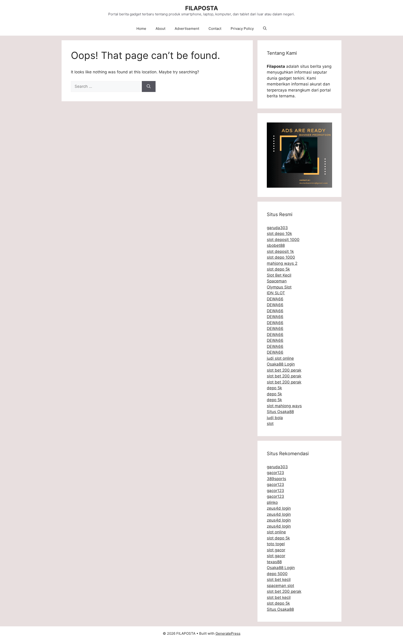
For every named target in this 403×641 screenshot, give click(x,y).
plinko (272, 502)
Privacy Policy (242, 28)
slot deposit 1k (280, 251)
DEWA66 (275, 299)
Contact (214, 28)
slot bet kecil (279, 579)
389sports (276, 478)
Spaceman (277, 281)
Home (141, 28)
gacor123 (275, 472)
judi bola (275, 417)
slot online (276, 532)
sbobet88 (276, 245)
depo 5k (274, 388)
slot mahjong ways (284, 406)
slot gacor (276, 550)
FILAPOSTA (201, 8)
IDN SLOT (276, 293)
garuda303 (277, 227)
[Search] (149, 86)
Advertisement (187, 28)
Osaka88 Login (281, 364)
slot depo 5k (278, 269)
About (160, 28)
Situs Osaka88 (280, 411)
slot (270, 423)
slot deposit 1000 (283, 239)
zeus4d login (279, 508)
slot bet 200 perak (284, 370)
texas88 (274, 562)
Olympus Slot (279, 287)
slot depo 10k (279, 233)
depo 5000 (277, 573)
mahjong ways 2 (282, 263)
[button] (264, 29)
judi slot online (280, 358)
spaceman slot (280, 585)
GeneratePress (227, 633)
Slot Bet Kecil (279, 275)
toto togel (276, 544)
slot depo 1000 (281, 257)
